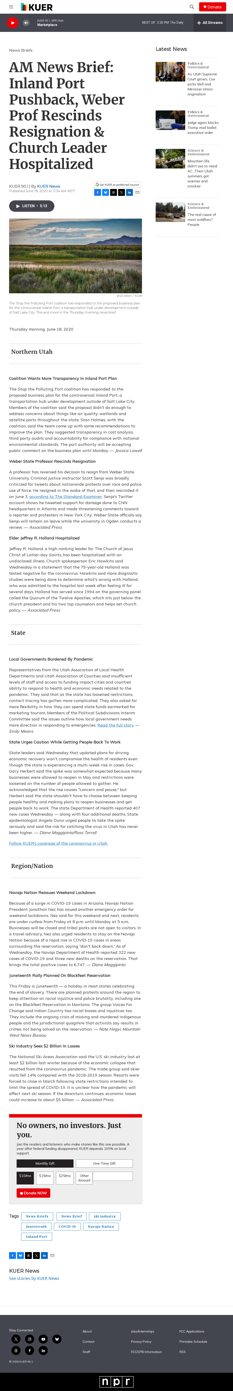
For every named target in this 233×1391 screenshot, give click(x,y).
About (87, 1331)
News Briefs (21, 50)
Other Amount (84, 1178)
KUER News (48, 186)
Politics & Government (198, 65)
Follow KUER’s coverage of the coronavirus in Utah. (58, 843)
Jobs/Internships (142, 1331)
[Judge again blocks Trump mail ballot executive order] (170, 120)
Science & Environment (198, 152)
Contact (88, 1342)
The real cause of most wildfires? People (201, 219)
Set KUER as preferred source (119, 185)
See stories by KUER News (34, 1278)
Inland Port (36, 1237)
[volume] (26, 23)
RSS (183, 1352)
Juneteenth (36, 1227)
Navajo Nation (101, 1227)
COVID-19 (67, 1227)
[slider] (33, 22)
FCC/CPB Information (146, 1352)
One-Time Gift (104, 1163)
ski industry (105, 1216)
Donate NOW (35, 1193)
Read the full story (115, 725)
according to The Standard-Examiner (65, 496)
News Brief (71, 1216)
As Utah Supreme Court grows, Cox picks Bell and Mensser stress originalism (202, 84)
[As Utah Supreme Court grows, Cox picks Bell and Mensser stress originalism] (170, 72)
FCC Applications (192, 1331)
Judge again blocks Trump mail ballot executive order (203, 127)
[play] (12, 23)
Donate (215, 7)
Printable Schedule (193, 1342)
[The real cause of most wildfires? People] (170, 212)
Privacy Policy (141, 1342)
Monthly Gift (45, 1163)
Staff (86, 1352)
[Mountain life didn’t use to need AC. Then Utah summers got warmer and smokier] (170, 158)
